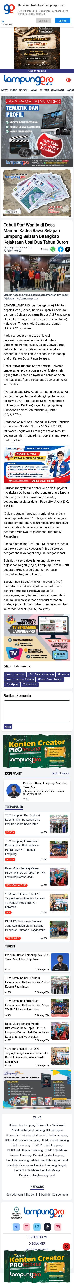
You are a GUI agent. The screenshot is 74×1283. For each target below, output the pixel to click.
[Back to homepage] (28, 80)
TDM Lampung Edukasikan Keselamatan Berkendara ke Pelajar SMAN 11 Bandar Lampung (22, 847)
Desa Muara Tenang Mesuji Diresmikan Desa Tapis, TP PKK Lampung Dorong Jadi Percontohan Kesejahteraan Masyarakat (27, 1030)
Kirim (8, 726)
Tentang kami (37, 1237)
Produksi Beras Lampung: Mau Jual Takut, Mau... (45, 785)
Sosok (23, 90)
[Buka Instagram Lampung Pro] (26, 1227)
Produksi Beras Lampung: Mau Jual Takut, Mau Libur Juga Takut (27, 957)
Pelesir (44, 90)
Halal (33, 90)
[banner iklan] (37, 131)
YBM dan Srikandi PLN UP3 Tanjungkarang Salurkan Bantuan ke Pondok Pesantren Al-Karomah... (25, 900)
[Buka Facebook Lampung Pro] (16, 1227)
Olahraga (57, 90)
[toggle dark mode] (68, 80)
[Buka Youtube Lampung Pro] (58, 1227)
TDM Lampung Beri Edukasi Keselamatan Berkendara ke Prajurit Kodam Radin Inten (22, 820)
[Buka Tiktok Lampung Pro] (47, 1227)
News (4, 90)
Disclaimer (37, 1243)
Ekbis (13, 90)
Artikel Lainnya (60, 773)
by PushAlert (7, 24)
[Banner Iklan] (37, 34)
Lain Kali (43, 20)
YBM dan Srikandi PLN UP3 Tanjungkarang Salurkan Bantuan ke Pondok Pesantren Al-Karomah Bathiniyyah (26, 1055)
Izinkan (63, 20)
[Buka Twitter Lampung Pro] (37, 1227)
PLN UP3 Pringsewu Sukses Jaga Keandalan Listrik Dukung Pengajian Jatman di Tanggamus (25, 926)
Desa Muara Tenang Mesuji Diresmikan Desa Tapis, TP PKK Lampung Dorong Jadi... (25, 873)
